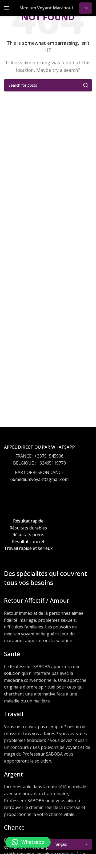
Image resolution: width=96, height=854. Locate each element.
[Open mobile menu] (6, 8)
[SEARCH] (86, 85)
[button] (28, 842)
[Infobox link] (39, 468)
